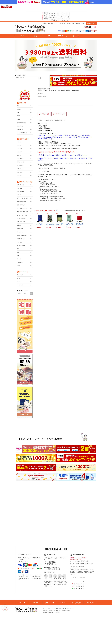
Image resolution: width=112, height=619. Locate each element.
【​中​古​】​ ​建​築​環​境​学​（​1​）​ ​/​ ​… (59, 225)
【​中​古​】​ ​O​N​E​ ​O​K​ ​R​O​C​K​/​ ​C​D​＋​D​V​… (79, 225)
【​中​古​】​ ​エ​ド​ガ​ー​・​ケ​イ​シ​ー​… (40, 225)
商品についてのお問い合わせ (46, 120)
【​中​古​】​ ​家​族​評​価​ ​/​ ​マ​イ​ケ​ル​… (69, 225)
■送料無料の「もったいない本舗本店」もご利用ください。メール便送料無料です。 (62, 155)
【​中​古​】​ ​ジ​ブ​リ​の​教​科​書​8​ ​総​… (50, 225)
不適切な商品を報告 (61, 120)
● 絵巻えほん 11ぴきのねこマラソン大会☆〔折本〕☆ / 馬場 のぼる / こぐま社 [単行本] (64, 135)
